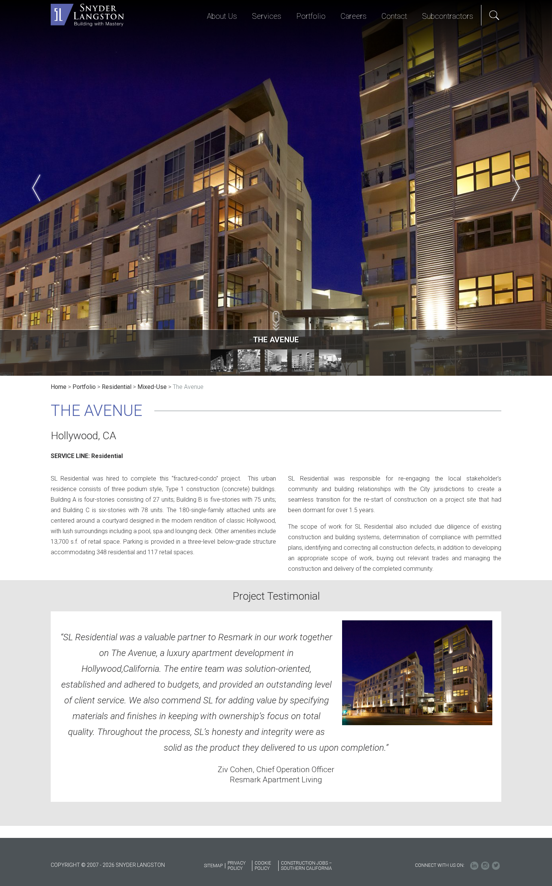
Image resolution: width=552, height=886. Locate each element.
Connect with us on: (440, 865)
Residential (116, 386)
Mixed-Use (152, 386)
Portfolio (84, 386)
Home (58, 386)
